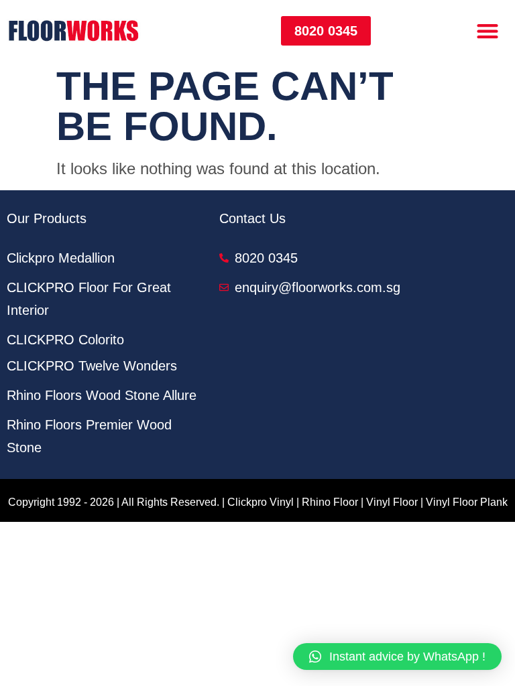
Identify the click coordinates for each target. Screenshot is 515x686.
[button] (488, 30)
